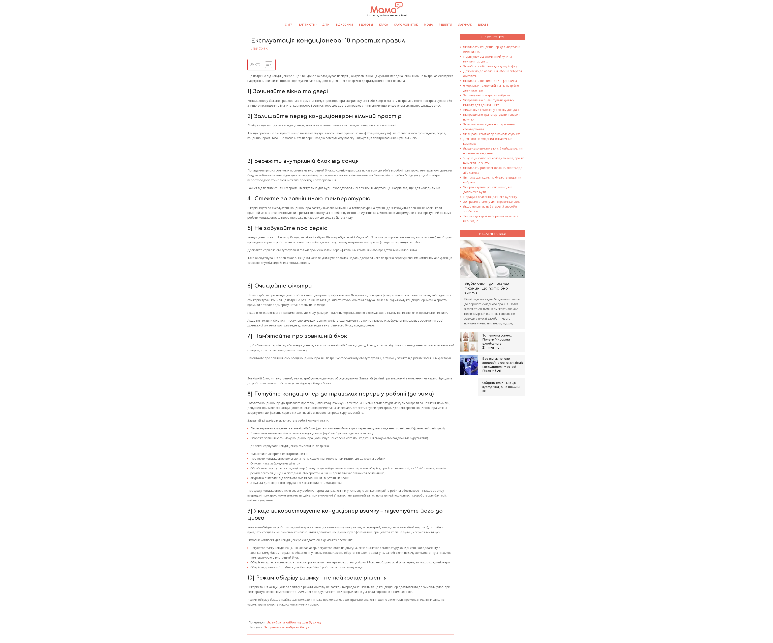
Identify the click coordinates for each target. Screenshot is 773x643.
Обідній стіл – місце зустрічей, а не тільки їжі (501, 387)
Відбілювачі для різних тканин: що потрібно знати (486, 288)
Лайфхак (259, 48)
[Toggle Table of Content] (266, 64)
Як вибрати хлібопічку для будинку (294, 622)
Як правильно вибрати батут (286, 627)
